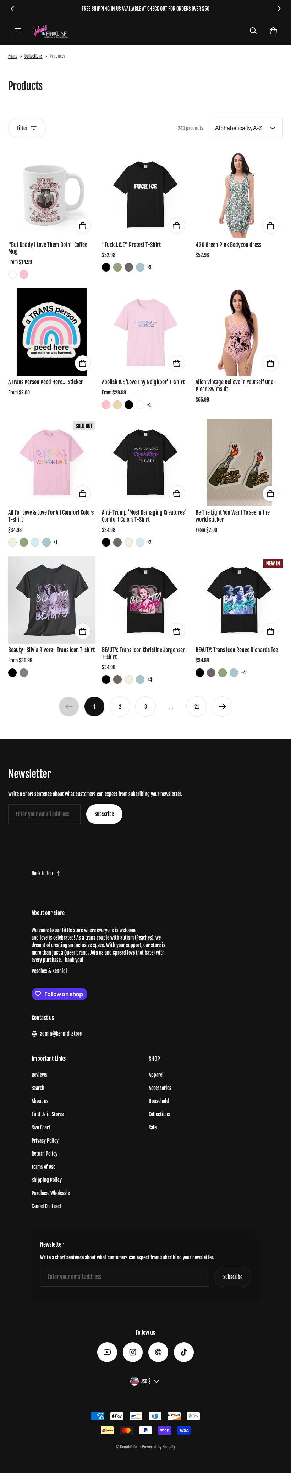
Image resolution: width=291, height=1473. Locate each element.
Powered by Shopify (158, 1447)
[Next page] (222, 706)
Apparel (156, 1075)
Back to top (42, 873)
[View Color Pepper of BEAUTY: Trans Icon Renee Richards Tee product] (211, 672)
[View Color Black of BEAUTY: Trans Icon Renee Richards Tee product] (200, 672)
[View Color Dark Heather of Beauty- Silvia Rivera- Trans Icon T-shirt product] (24, 672)
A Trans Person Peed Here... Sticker (45, 382)
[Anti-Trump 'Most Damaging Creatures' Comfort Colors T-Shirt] (145, 462)
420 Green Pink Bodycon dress (228, 244)
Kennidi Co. (129, 1447)
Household (159, 1101)
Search (38, 1088)
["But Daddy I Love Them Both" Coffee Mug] (51, 194)
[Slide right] (279, 8)
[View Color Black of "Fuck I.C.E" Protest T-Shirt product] (106, 267)
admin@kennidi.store (61, 1034)
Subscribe (104, 814)
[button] (253, 31)
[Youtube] (107, 1352)
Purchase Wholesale (51, 1193)
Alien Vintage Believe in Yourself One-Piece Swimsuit (236, 385)
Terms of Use (43, 1167)
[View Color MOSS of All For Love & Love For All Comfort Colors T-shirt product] (24, 542)
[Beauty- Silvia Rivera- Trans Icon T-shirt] (51, 600)
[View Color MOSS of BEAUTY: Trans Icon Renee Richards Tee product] (222, 672)
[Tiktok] (184, 1352)
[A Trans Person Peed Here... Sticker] (51, 332)
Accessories (160, 1088)
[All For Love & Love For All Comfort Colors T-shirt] (51, 462)
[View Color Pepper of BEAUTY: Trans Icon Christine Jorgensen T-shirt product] (117, 679)
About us (40, 1101)
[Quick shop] (82, 225)
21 (196, 707)
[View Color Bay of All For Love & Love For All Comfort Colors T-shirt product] (46, 542)
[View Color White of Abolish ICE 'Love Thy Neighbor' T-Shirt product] (140, 404)
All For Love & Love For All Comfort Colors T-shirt (51, 516)
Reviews (39, 1075)
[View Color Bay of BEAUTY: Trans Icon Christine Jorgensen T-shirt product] (140, 679)
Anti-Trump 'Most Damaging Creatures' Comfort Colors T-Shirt (144, 516)
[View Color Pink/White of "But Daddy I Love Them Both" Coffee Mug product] (24, 274)
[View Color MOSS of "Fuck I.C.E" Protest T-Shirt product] (117, 267)
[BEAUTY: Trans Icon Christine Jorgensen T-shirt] (145, 600)
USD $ (145, 1381)
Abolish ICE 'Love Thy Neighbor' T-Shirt (143, 382)
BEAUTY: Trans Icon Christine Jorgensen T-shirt (144, 653)
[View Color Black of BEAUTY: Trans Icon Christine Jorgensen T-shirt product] (106, 679)
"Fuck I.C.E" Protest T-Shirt (131, 244)
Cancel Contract (46, 1206)
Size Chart (41, 1127)
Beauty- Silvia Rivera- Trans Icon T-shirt (51, 650)
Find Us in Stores (48, 1114)
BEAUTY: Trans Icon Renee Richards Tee (237, 650)
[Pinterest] (158, 1352)
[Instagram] (133, 1352)
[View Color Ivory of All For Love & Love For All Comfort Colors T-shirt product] (12, 542)
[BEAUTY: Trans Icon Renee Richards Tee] (239, 600)
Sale (153, 1127)
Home (12, 56)
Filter (22, 128)
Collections (33, 56)
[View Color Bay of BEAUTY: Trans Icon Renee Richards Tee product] (234, 672)
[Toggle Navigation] (18, 31)
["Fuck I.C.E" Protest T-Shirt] (145, 194)
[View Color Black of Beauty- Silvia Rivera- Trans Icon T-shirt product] (12, 672)
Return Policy (44, 1154)
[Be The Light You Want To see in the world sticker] (239, 462)
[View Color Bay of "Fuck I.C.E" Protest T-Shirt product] (140, 267)
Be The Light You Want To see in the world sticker (233, 516)
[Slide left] (12, 8)
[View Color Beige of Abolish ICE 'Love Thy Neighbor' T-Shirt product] (117, 404)
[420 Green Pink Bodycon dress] (239, 194)
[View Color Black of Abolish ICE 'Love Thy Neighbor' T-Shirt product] (129, 404)
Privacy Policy (45, 1141)
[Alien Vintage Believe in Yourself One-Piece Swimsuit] (239, 332)
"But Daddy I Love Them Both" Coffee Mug (47, 248)
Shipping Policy (47, 1180)
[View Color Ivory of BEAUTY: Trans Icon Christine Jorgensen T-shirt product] (129, 679)
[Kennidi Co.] (50, 30)
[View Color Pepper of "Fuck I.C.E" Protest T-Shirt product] (129, 267)
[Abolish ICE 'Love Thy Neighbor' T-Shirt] (145, 332)
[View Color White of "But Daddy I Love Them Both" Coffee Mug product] (12, 274)
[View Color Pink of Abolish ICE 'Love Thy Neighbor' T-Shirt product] (106, 404)
